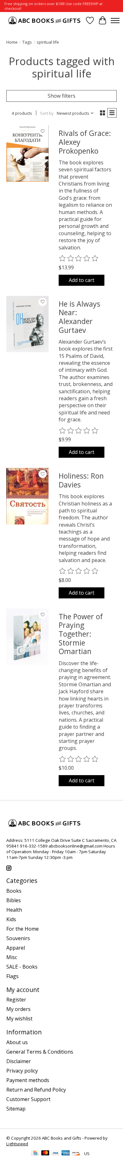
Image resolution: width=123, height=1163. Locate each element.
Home (12, 42)
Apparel (15, 947)
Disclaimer (18, 1061)
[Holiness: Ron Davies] (27, 496)
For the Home (22, 928)
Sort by (47, 113)
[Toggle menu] (115, 20)
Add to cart (81, 280)
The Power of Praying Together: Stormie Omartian (81, 634)
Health (14, 909)
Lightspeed (17, 1144)
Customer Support (28, 1099)
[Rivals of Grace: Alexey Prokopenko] (27, 153)
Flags (12, 976)
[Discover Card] (76, 1153)
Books (13, 890)
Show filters (61, 95)
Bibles (13, 900)
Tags (27, 42)
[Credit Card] (35, 1153)
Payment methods (27, 1080)
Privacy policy (22, 1070)
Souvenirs (18, 938)
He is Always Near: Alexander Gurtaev (79, 317)
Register (16, 999)
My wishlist (19, 1018)
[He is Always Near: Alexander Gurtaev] (27, 324)
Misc (11, 957)
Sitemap (16, 1108)
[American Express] (66, 1153)
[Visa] (55, 1153)
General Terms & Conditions (39, 1051)
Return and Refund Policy (36, 1089)
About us (17, 1042)
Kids (11, 919)
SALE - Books (22, 966)
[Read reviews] (79, 258)
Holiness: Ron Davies (81, 480)
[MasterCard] (45, 1153)
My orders (18, 1009)
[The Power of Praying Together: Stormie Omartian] (27, 637)
